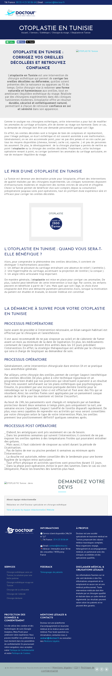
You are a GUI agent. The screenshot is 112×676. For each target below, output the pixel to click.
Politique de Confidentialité (22, 650)
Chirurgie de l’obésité (16, 594)
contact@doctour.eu (58, 546)
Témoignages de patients (51, 572)
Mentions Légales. (52, 641)
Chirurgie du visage (60, 33)
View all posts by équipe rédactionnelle (26, 509)
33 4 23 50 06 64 (61, 539)
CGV (76, 667)
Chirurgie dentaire (14, 598)
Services (34, 32)
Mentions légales (62, 667)
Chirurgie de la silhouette (18, 589)
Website (50, 509)
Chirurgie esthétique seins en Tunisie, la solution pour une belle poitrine (19, 575)
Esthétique (45, 33)
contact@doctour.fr (55, 2)
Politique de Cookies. (21, 653)
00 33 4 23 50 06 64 (26, 2)
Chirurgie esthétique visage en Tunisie (20, 584)
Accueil (24, 33)
